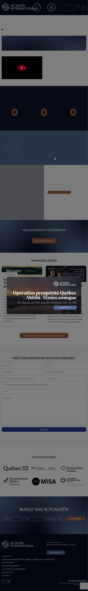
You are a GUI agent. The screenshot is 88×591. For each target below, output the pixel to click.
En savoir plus (65, 307)
